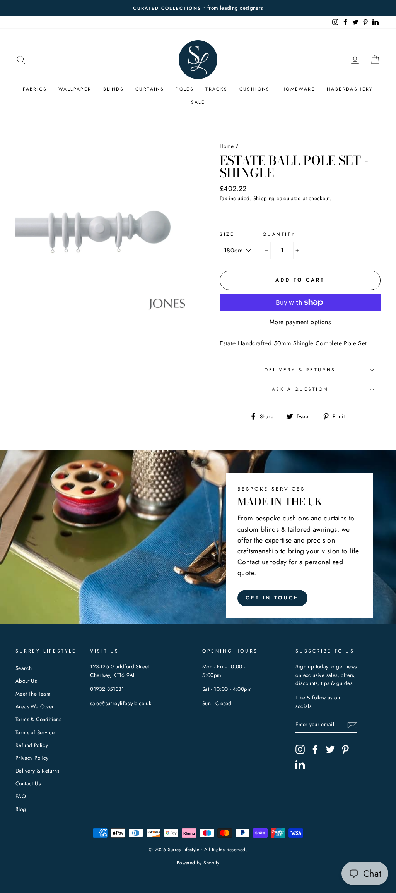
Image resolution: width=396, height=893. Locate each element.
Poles (185, 89)
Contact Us (28, 783)
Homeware (298, 89)
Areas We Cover (34, 706)
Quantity (279, 234)
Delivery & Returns (300, 369)
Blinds (113, 89)
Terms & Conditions (38, 719)
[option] (198, 8)
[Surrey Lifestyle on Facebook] (315, 749)
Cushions (254, 89)
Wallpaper (75, 89)
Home (227, 146)
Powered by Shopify (198, 862)
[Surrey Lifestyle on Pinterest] (345, 749)
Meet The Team (33, 693)
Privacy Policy (32, 758)
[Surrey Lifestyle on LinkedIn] (300, 764)
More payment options (300, 322)
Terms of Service (35, 732)
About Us (26, 681)
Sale (198, 102)
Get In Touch (272, 597)
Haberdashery (350, 89)
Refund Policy (31, 745)
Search (23, 668)
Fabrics (35, 89)
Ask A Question (300, 389)
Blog (20, 809)
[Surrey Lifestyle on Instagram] (300, 749)
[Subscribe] (352, 725)
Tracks (216, 89)
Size (227, 234)
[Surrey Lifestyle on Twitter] (330, 749)
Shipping (264, 198)
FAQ (20, 796)
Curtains (149, 89)
